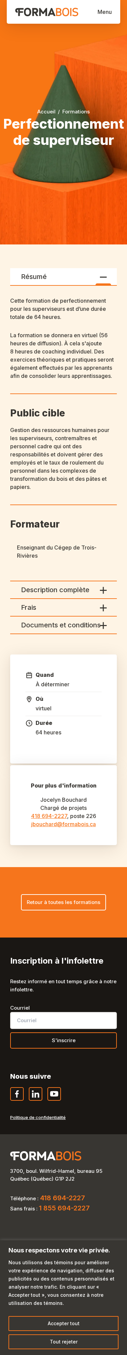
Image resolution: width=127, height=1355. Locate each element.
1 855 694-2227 (64, 1208)
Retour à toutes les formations (63, 902)
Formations (76, 111)
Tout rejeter (64, 1342)
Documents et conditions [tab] (61, 625)
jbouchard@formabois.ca (63, 824)
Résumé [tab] (34, 277)
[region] (63, 1297)
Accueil (46, 111)
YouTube (54, 1100)
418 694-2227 (49, 816)
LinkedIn (35, 1100)
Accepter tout (64, 1323)
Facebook (17, 1100)
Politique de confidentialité (38, 1117)
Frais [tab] (28, 607)
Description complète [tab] (55, 590)
